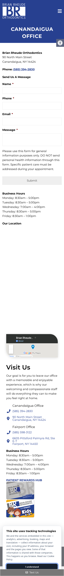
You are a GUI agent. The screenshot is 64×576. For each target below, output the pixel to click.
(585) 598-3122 (22, 432)
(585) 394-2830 (24, 69)
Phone (8, 98)
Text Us (34, 572)
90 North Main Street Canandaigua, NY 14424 (29, 418)
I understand (32, 567)
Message (10, 130)
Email (7, 114)
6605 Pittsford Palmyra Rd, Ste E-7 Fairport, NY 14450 (33, 441)
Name (8, 84)
